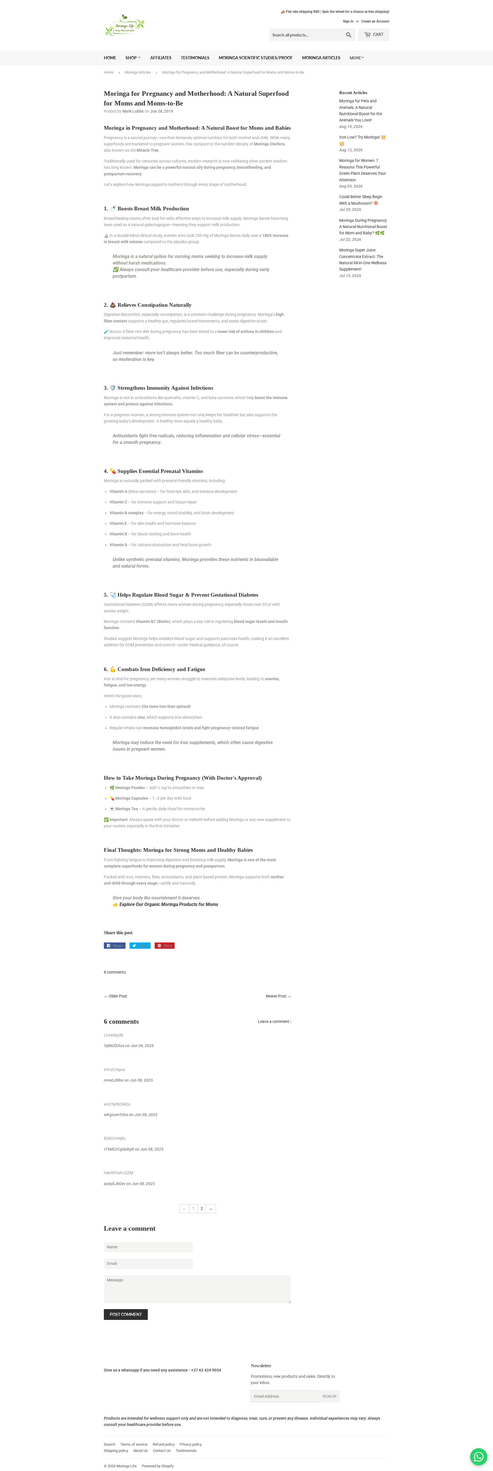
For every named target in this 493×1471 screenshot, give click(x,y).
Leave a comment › (274, 1021)
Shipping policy (116, 1450)
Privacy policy (191, 1444)
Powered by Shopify (158, 1466)
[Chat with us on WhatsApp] (478, 1456)
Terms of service (134, 1444)
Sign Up (329, 1396)
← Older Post (115, 996)
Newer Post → (278, 996)
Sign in (348, 21)
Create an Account (375, 21)
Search (109, 1444)
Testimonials (195, 57)
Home (110, 57)
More (355, 58)
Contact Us (162, 1450)
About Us (140, 1450)
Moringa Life (126, 1466)
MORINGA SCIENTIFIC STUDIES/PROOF (256, 57)
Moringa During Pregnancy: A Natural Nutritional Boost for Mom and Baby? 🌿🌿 (363, 226)
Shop (132, 57)
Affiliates (160, 57)
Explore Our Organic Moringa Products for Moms (169, 904)
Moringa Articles (321, 57)
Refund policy (164, 1444)
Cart (377, 34)
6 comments (115, 972)
